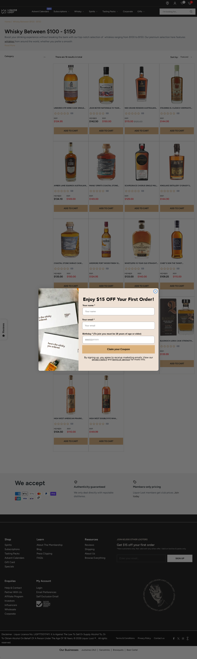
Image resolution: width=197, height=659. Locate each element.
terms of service (121, 359)
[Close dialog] (155, 291)
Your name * (88, 305)
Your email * (88, 319)
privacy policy (99, 359)
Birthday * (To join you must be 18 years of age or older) (111, 334)
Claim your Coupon (118, 349)
